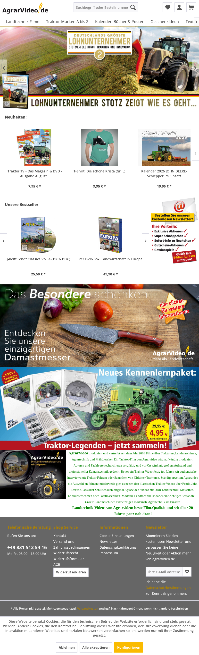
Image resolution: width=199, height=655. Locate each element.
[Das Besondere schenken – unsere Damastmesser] (99, 325)
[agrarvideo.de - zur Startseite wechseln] (25, 8)
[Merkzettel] (167, 7)
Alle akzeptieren (95, 647)
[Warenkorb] (191, 7)
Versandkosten (87, 608)
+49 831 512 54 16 (27, 547)
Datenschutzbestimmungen (168, 587)
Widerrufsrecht (65, 553)
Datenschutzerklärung (118, 547)
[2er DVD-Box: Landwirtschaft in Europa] (110, 235)
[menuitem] (106, 7)
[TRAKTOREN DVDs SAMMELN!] (99, 408)
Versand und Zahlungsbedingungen (71, 544)
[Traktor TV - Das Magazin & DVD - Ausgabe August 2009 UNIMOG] (35, 147)
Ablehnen (67, 647)
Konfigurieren (128, 647)
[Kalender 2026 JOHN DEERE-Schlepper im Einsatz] (164, 147)
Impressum (109, 553)
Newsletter (108, 541)
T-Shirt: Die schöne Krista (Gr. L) (99, 171)
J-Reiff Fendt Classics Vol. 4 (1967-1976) (38, 259)
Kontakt (59, 535)
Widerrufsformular (68, 558)
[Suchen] (133, 7)
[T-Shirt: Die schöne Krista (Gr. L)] (99, 147)
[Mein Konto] (179, 7)
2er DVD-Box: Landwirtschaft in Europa (110, 259)
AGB (56, 564)
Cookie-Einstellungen (117, 535)
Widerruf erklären (71, 572)
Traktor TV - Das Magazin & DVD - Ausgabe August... (35, 173)
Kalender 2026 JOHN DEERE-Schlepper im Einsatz (164, 173)
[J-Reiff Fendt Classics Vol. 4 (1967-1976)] (38, 235)
